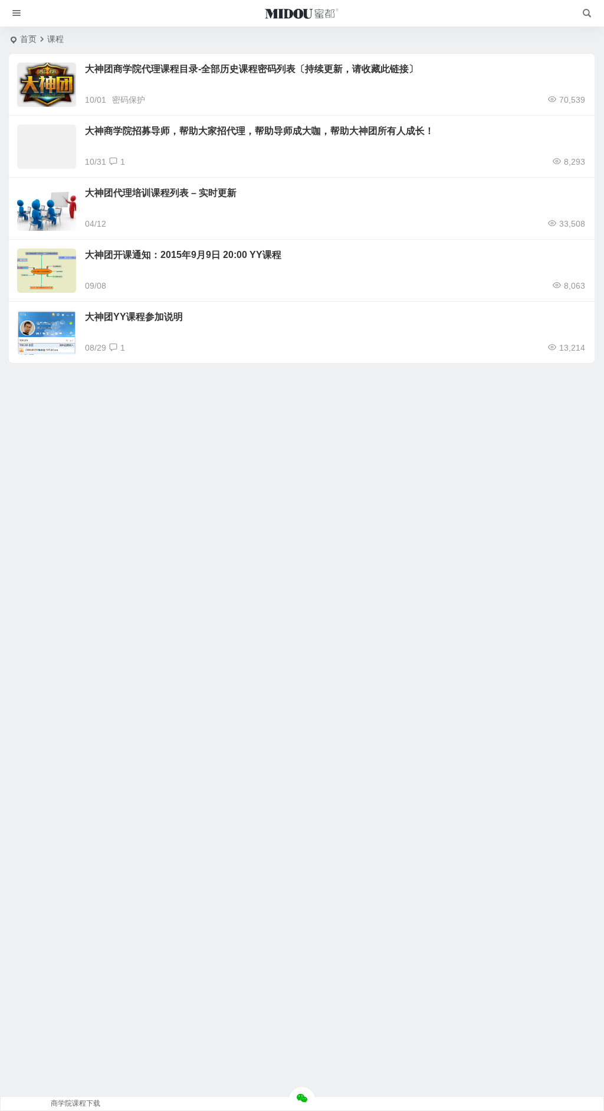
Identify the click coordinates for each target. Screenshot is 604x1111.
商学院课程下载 (75, 1103)
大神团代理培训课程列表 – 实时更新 (161, 193)
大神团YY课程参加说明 (134, 317)
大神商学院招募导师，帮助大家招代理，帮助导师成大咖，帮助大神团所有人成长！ (259, 131)
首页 (28, 39)
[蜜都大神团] (302, 13)
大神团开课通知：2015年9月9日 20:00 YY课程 (183, 255)
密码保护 (128, 99)
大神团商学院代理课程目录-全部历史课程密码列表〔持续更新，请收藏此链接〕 (251, 69)
